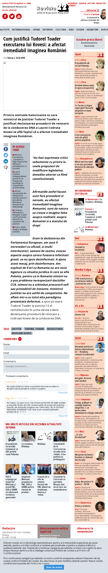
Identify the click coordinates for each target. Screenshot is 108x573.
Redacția (101, 3)
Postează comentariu (17, 376)
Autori (91, 3)
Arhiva (82, 3)
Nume (6, 344)
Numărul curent (73, 4)
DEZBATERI (92, 29)
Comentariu (9, 361)
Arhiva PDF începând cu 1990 (16, 3)
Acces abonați (9, 10)
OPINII (36, 29)
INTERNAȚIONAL (21, 29)
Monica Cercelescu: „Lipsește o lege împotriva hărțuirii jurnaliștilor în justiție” (20, 161)
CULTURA (61, 29)
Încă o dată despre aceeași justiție (20, 229)
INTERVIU (48, 29)
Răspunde (63, 392)
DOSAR (80, 29)
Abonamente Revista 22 (14, 7)
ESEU (71, 29)
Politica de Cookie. (40, 563)
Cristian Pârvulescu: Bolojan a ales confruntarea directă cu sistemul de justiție (19, 217)
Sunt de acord (54, 567)
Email (6, 352)
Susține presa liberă (89, 42)
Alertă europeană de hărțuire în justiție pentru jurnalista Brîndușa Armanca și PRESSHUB (20, 199)
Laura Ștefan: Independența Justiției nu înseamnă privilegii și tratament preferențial (19, 179)
